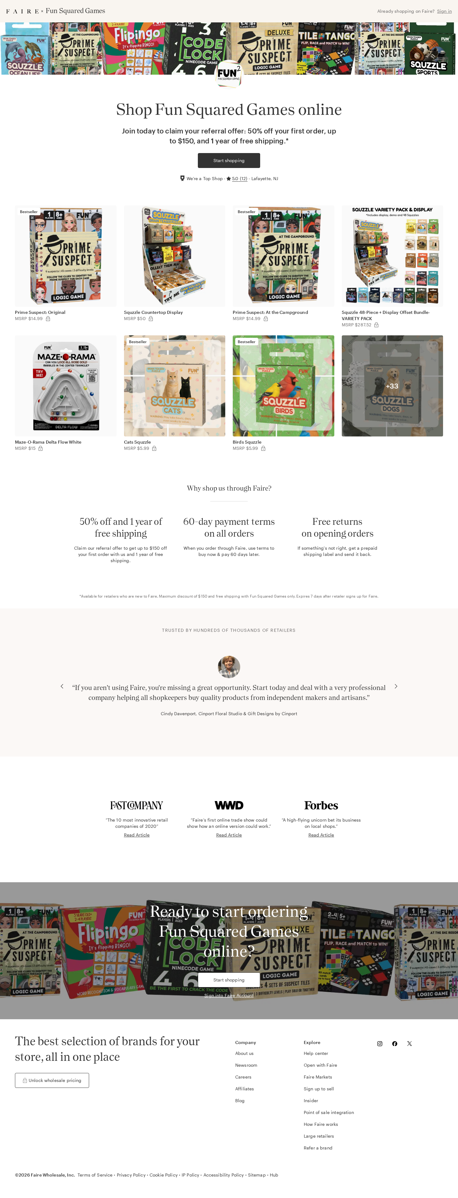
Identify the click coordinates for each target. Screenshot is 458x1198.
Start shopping (229, 160)
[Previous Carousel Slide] (62, 686)
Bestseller (29, 211)
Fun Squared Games (268, 596)
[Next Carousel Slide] (396, 686)
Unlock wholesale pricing (55, 1080)
